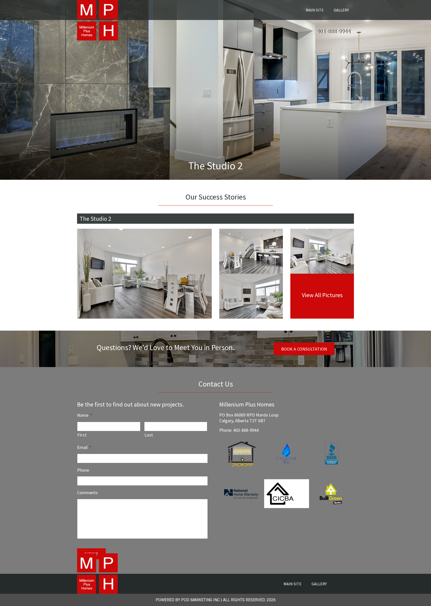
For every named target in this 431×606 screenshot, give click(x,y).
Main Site (315, 9)
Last (148, 435)
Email (84, 447)
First (82, 435)
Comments (87, 492)
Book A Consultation (304, 349)
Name (84, 415)
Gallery (341, 9)
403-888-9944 (333, 31)
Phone (83, 470)
